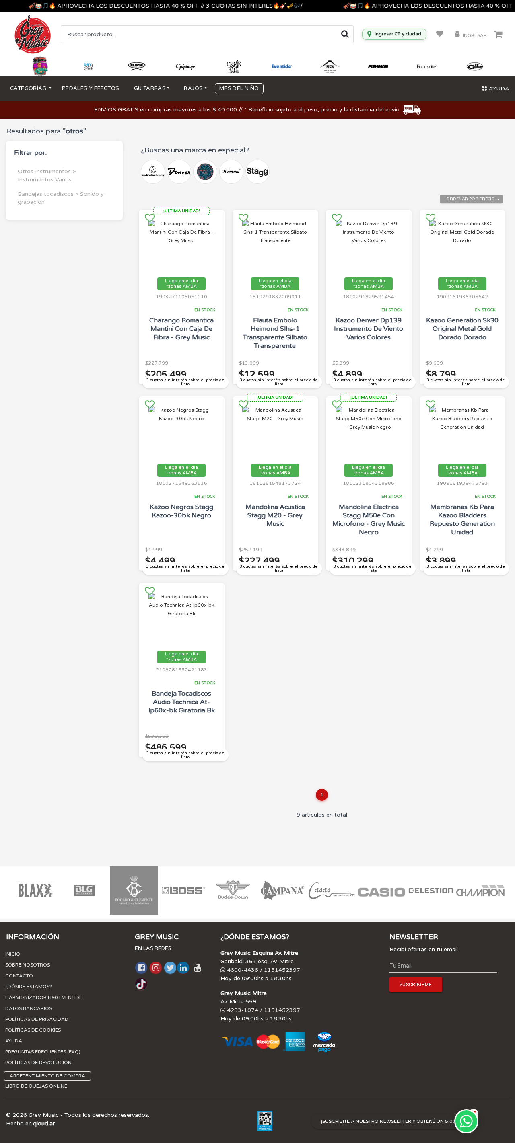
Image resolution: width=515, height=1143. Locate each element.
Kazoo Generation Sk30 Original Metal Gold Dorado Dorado (462, 328)
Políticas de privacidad (36, 1019)
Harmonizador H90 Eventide (43, 997)
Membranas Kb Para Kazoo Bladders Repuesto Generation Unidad (462, 519)
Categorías (28, 88)
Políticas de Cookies (33, 1030)
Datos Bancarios (28, 1008)
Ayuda (13, 1041)
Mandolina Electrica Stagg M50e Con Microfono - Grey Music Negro (368, 519)
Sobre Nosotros (27, 965)
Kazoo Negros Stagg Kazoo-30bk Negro (181, 511)
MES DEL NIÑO (239, 88)
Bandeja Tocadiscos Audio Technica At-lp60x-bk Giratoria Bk (181, 701)
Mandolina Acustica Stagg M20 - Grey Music (275, 515)
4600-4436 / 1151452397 (262, 970)
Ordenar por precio (470, 199)
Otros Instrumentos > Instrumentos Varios (47, 175)
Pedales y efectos (90, 88)
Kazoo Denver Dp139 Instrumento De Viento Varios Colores (368, 328)
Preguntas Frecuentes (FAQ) (42, 1052)
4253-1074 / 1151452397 (262, 1010)
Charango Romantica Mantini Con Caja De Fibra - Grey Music (181, 328)
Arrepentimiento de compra (47, 1076)
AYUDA (498, 88)
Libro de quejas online (36, 1086)
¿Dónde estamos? (28, 986)
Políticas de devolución (38, 1062)
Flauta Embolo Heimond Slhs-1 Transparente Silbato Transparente (275, 333)
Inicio (12, 954)
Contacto (19, 976)
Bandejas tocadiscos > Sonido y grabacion (61, 198)
